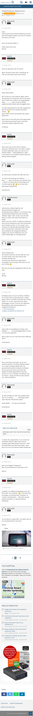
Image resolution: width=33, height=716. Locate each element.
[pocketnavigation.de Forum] (7, 2)
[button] (30, 2)
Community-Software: (16, 713)
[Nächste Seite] (20, 558)
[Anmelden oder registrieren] (26, 2)
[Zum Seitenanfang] (30, 713)
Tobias (6, 613)
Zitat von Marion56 (10, 428)
